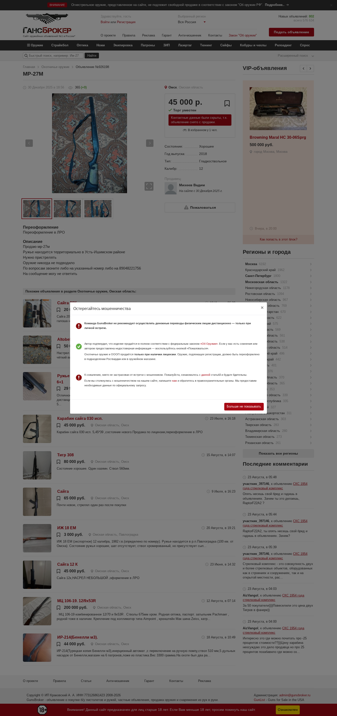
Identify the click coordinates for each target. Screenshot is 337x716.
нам (174, 380)
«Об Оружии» (209, 343)
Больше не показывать (244, 406)
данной (205, 374)
